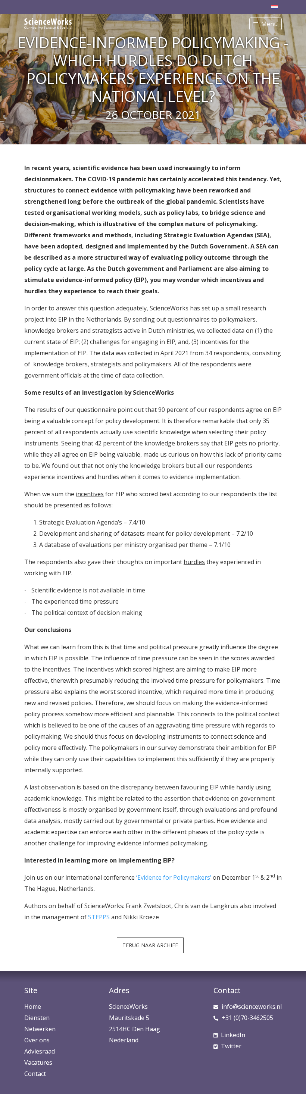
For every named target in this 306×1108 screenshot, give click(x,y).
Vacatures (38, 1062)
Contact (35, 1074)
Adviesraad (39, 1051)
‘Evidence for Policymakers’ (173, 877)
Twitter (231, 1046)
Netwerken (40, 1029)
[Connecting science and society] (48, 21)
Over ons (37, 1040)
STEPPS (99, 917)
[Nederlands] (274, 6)
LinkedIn (233, 1035)
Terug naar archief (150, 945)
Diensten (37, 1018)
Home (32, 1006)
